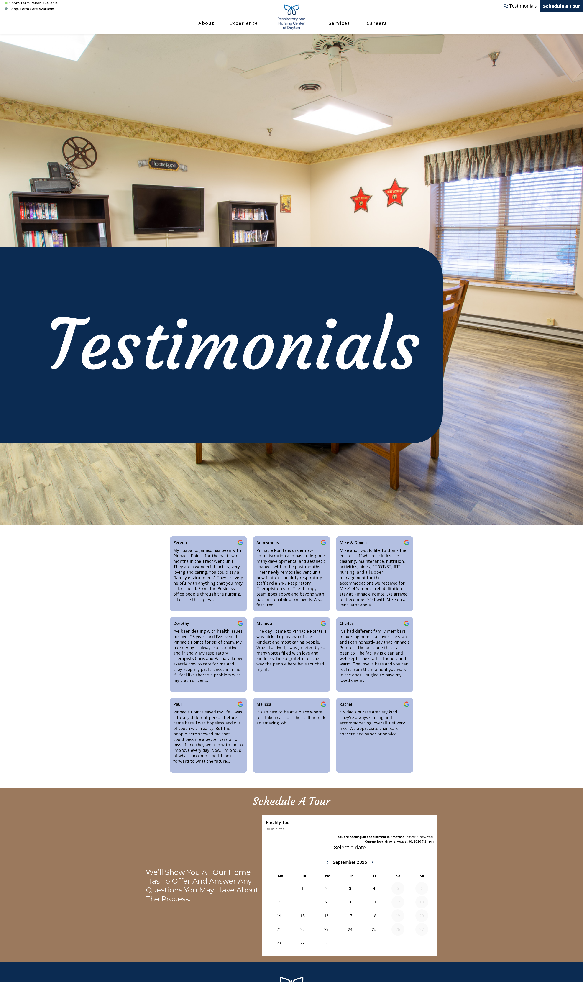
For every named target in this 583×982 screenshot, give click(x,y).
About (206, 23)
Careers (377, 23)
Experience (243, 23)
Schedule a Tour (561, 6)
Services (339, 23)
